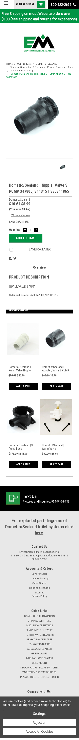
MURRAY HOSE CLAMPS (39, 658)
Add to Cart (23, 386)
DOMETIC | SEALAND (47, 64)
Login (19, 3)
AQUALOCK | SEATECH (39, 649)
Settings (39, 713)
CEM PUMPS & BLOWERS (39, 630)
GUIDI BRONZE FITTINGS (39, 625)
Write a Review (20, 215)
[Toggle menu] (5, 5)
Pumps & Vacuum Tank (60, 67)
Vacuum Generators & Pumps (27, 67)
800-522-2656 (61, 4)
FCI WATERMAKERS (39, 644)
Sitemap (39, 592)
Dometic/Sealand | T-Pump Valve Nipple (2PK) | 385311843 (21, 368)
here (39, 532)
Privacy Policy (39, 596)
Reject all (39, 722)
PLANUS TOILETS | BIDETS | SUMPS (39, 677)
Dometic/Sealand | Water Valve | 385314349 (53, 447)
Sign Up (30, 3)
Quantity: (14, 229)
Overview (39, 267)
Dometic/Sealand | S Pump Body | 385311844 (21, 447)
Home (9, 64)
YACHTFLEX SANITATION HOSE (39, 672)
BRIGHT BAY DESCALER (39, 639)
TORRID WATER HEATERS (39, 634)
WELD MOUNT (39, 663)
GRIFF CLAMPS (39, 653)
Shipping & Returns (39, 588)
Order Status (39, 583)
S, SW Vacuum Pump (22, 70)
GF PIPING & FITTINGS (39, 620)
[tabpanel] (22, 356)
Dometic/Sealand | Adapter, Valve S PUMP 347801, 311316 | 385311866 (55, 368)
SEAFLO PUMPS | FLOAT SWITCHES (39, 667)
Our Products (24, 64)
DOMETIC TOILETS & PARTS (39, 616)
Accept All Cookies (39, 731)
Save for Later (39, 573)
